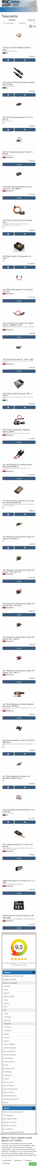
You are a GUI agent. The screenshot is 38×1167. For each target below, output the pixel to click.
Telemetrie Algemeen (10, 1048)
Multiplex (6, 1034)
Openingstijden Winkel (10, 1119)
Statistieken (28, 1160)
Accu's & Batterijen (9, 1085)
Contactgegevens (8, 1115)
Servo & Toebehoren (9, 1051)
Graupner (6, 1003)
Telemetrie (7, 1024)
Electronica (7, 1020)
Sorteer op (31, 20)
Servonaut (7, 1037)
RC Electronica (7, 1075)
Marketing (6, 1163)
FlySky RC (7, 993)
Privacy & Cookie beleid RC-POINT (14, 1132)
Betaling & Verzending (10, 1122)
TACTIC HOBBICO (9, 1044)
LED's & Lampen (8, 1082)
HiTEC (6, 1007)
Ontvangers (7, 1017)
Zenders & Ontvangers (10, 983)
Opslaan (32, 1164)
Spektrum (6, 1041)
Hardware (6, 1079)
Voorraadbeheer (8, 1129)
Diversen (5, 1102)
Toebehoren (7, 1030)
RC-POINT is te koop (9, 1125)
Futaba (6, 1000)
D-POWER (7, 986)
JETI (5, 1010)
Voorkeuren (18, 1160)
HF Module (7, 1027)
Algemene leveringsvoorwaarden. (13, 1112)
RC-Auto (5, 1065)
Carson (6, 990)
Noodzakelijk (7, 1160)
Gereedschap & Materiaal (11, 1099)
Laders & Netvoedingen (10, 1089)
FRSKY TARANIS (9, 996)
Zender (6, 1013)
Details (19, 164)
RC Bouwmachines (9, 1062)
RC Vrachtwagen (8, 1058)
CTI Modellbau (7, 1072)
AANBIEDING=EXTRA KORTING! (13, 976)
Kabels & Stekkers (8, 1092)
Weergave (12, 20)
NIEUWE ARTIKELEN (9, 979)
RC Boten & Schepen (9, 1055)
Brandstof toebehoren (9, 1096)
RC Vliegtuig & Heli (9, 1068)
